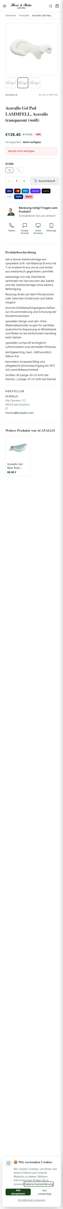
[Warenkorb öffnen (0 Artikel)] (57, 6)
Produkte (24, 15)
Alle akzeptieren (18, 1192)
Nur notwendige (44, 1192)
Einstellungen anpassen (31, 1200)
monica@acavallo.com (19, 413)
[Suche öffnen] (51, 6)
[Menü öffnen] (4, 6)
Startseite (10, 15)
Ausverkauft (47, 181)
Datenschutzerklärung (38, 1184)
